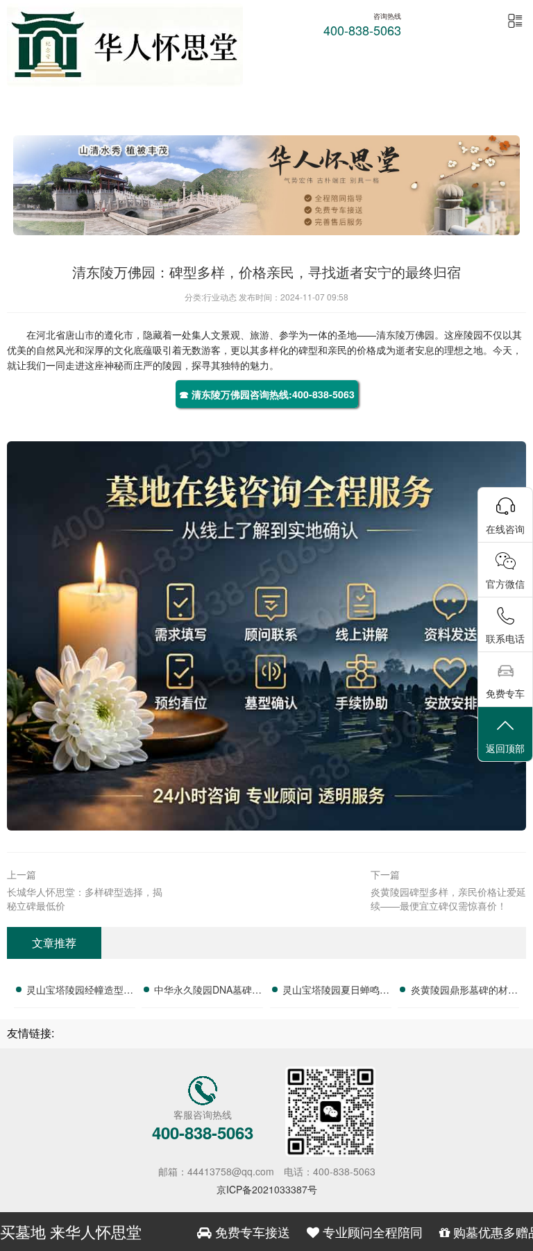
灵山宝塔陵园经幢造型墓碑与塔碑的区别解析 (79, 991)
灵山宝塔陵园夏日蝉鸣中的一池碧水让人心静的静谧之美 (335, 991)
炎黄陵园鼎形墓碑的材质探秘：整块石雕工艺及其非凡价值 (464, 991)
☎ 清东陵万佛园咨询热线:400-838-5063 (267, 394)
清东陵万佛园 (405, 334)
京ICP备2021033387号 (267, 1189)
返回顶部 (505, 748)
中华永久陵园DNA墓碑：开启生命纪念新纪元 (208, 991)
